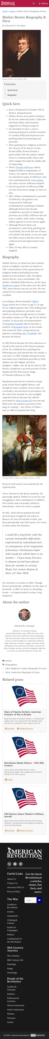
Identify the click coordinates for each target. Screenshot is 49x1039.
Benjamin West (20, 327)
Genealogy (12, 972)
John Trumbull (29, 333)
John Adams (37, 180)
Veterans (11, 1018)
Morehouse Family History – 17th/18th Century (24, 764)
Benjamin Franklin (14, 323)
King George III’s (24, 400)
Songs (10, 968)
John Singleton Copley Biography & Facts (26, 668)
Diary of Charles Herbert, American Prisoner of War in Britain (22, 713)
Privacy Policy (13, 891)
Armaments (12, 916)
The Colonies (13, 955)
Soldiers (11, 994)
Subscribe (39, 900)
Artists (12, 11)
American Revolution (20, 1035)
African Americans (15, 1005)
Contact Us (12, 883)
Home (5, 11)
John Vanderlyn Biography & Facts (22, 672)
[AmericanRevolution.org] (8, 3)
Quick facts (12, 90)
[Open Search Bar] (33, 3)
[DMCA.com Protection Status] (38, 1036)
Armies (10, 911)
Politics (10, 934)
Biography (12, 95)
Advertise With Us (15, 887)
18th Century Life (15, 960)
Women (10, 1013)
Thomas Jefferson (24, 167)
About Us (11, 879)
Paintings (11, 964)
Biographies (11, 664)
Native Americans (15, 1009)
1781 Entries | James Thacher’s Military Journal (24, 815)
